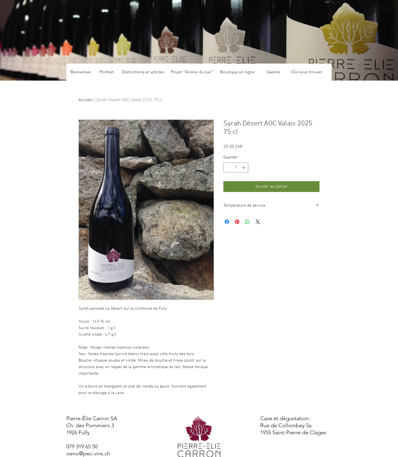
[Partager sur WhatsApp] (247, 221)
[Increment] (244, 167)
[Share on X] (258, 221)
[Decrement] (227, 167)
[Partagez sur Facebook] (227, 221)
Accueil (85, 100)
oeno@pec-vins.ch (88, 453)
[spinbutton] (236, 167)
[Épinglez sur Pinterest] (237, 221)
